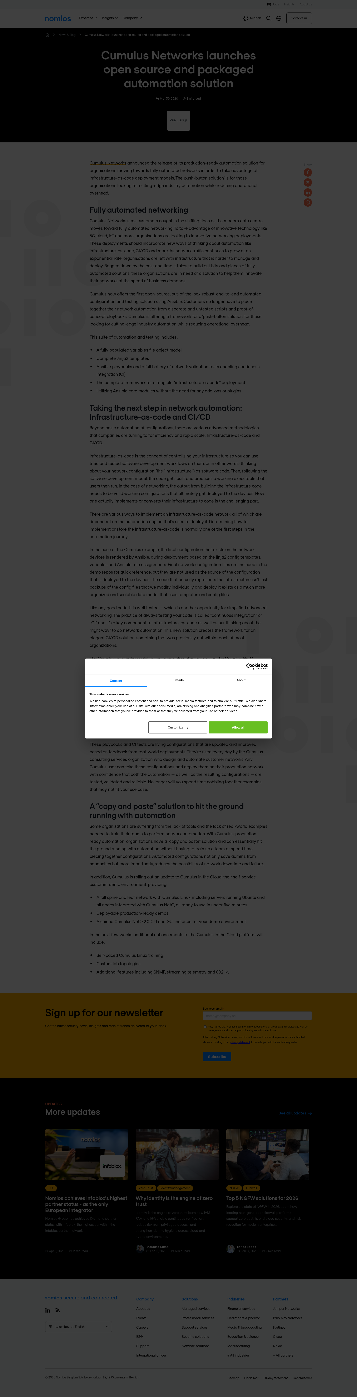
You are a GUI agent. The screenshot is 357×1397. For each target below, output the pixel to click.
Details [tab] (178, 680)
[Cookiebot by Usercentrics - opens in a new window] (249, 666)
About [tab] (241, 680)
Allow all (238, 727)
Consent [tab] (116, 680)
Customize (175, 727)
